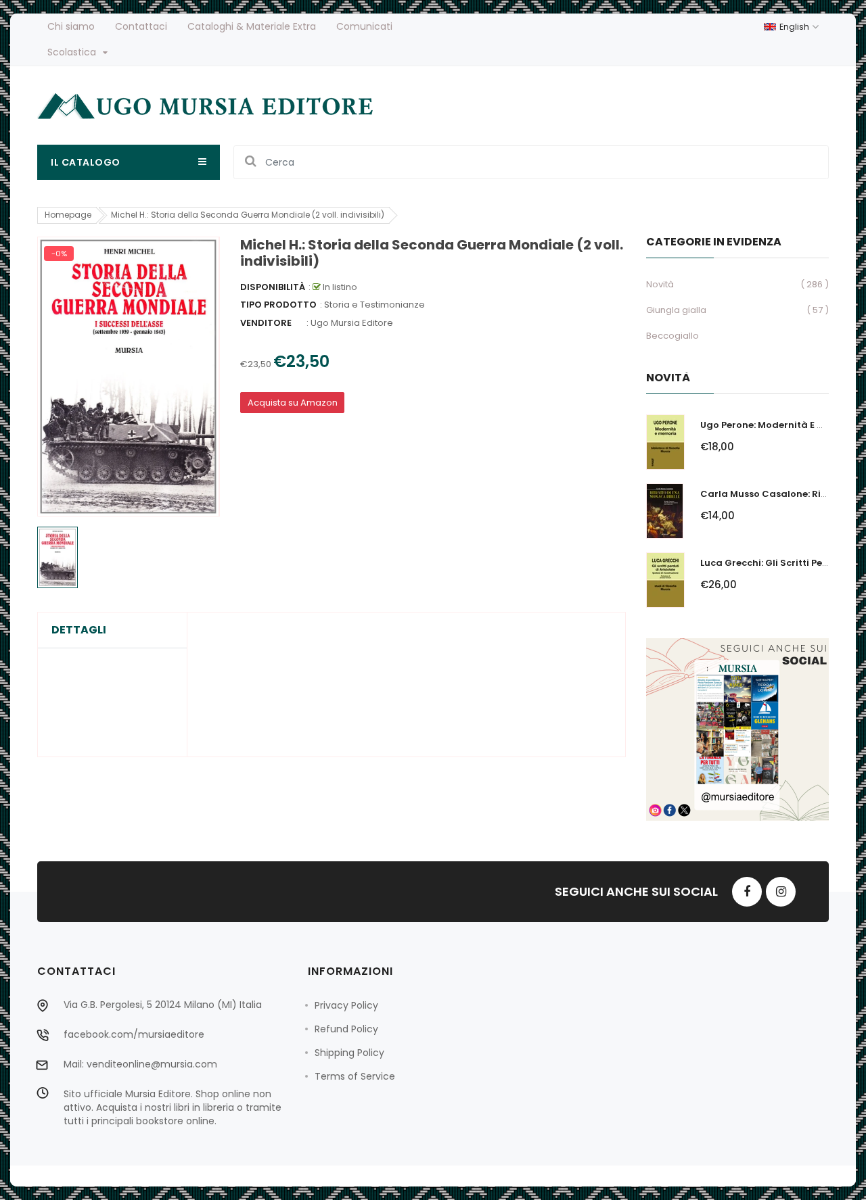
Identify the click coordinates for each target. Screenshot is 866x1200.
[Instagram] (781, 892)
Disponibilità (272, 287)
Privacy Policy (346, 1005)
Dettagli (78, 630)
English (795, 26)
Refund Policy (346, 1029)
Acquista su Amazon (293, 402)
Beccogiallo (672, 335)
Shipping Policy (349, 1052)
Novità (660, 284)
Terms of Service (355, 1076)
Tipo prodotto (278, 304)
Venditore (266, 322)
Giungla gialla (676, 310)
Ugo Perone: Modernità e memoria (779, 424)
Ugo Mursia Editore (352, 322)
